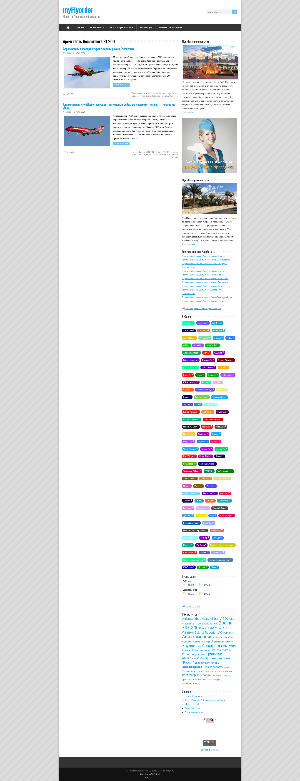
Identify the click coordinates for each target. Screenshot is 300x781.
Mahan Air (222, 411)
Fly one (218, 382)
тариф (218, 679)
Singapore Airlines (192, 471)
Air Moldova (189, 337)
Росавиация (190, 654)
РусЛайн (70, 94)
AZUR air (219, 352)
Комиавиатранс (191, 522)
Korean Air (210, 404)
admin (68, 53)
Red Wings (189, 456)
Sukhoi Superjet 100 (208, 632)
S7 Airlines (189, 463)
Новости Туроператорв (195, 530)
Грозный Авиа (219, 507)
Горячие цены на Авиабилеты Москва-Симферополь (207, 260)
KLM (198, 404)
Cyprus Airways (226, 360)
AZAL (206, 352)
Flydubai (187, 389)
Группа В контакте (193, 696)
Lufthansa (207, 411)
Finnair (206, 382)
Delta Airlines (208, 367)
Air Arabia (188, 322)
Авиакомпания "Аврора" (224, 637)
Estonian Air (228, 374)
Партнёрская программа (170, 27)
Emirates (213, 374)
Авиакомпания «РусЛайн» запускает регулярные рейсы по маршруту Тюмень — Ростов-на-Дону (119, 106)
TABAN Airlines (225, 471)
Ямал (214, 567)
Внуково (186, 650)
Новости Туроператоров (121, 27)
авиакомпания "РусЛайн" (165, 93)
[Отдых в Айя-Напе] (209, 213)
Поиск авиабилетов (194, 712)
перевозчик (203, 675)
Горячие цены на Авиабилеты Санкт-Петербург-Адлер (207, 297)
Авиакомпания (197, 636)
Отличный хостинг (193, 708)
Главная (80, 27)
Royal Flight (205, 456)
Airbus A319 (200, 618)
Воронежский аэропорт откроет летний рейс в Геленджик (98, 48)
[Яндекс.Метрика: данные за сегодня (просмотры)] (210, 750)
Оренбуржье (190, 537)
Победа (217, 537)
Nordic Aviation (190, 426)
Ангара (210, 500)
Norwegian (188, 433)
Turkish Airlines (222, 478)
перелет (216, 675)
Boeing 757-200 (208, 628)
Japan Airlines (219, 396)
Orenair (216, 433)
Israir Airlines (201, 396)
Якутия (202, 567)
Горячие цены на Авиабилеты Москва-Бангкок (203, 256)
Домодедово (197, 650)
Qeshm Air (221, 448)
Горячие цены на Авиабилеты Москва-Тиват (202, 275)
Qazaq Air (206, 448)
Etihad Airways (190, 382)
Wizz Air (211, 485)
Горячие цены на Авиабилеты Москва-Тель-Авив (205, 282)
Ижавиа (201, 515)
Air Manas (218, 330)
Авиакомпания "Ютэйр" (196, 641)
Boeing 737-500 (210, 623)
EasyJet (223, 367)
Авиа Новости (97, 27)
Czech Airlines (190, 367)
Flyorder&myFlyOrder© (150, 774)
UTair (186, 485)
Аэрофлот (224, 500)
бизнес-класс (197, 671)
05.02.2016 (80, 112)
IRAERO (222, 389)
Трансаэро (218, 552)
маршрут (227, 671)
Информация (146, 27)
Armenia (197, 345)
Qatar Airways (190, 448)
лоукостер (216, 671)
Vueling (198, 485)
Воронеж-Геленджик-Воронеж (146, 96)
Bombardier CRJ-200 (142, 93)
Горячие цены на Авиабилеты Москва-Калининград (206, 286)
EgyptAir (188, 374)
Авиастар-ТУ (209, 493)
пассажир (189, 675)
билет (208, 671)
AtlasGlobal (212, 345)
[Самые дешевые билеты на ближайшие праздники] (209, 172)
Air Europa (188, 330)
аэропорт (216, 667)
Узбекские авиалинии (194, 559)
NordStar (207, 426)
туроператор (190, 683)
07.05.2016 (80, 53)
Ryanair (220, 456)
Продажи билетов (169, 96)
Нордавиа (217, 530)
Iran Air (187, 396)
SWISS (209, 471)
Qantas (215, 441)
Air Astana (203, 322)
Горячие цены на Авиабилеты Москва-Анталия (204, 301)
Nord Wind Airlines (213, 419)
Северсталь (189, 552)
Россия (187, 544)
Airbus (230, 337)
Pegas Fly (188, 441)
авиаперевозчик (195, 667)
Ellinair (200, 374)
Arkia (186, 345)
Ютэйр (204, 658)
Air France (203, 330)
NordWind (221, 426)
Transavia (205, 478)
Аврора (225, 493)
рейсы (212, 679)
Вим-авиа (228, 646)
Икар (213, 515)
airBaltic (218, 337)
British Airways (190, 360)
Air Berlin (217, 322)
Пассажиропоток (221, 650)
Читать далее (121, 85)
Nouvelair (203, 433)
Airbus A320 (219, 619)
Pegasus (203, 441)
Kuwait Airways (191, 411)
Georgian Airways (205, 389)
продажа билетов (191, 679)
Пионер (204, 537)
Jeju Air (187, 404)
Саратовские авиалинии (222, 544)
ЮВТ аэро (188, 567)
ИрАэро (207, 650)
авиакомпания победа (207, 662)
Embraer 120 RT (162, 152)
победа (225, 675)
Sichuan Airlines (207, 463)
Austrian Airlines (191, 352)
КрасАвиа (208, 522)
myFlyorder (78, 9)
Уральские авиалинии (220, 559)
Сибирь (204, 552)
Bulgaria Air (208, 360)
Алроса (187, 500)
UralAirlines (228, 633)
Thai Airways (189, 478)
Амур (199, 500)
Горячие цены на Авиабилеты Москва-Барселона (205, 278)
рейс (204, 679)
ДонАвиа (188, 515)
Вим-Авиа (203, 507)
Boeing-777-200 (194, 624)
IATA (220, 628)
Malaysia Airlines (191, 419)
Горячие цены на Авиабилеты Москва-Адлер (203, 271)
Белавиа (188, 507)
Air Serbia (205, 337)
